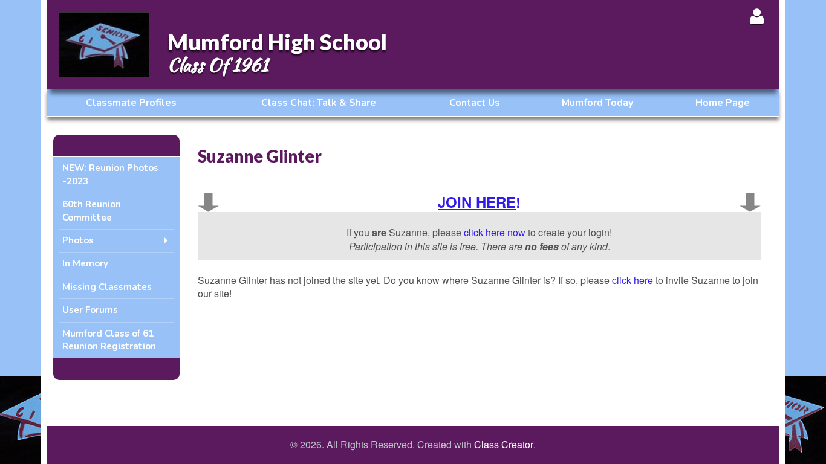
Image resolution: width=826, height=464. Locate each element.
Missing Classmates (107, 287)
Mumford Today (597, 102)
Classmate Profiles (131, 102)
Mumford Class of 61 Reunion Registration (109, 339)
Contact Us (474, 102)
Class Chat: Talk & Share (318, 102)
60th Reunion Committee (91, 210)
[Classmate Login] (757, 16)
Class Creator (503, 444)
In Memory (85, 263)
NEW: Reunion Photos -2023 (110, 174)
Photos (78, 240)
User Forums (90, 310)
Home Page (722, 102)
